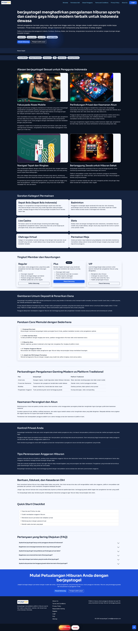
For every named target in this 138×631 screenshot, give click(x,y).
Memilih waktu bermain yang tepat (32, 524)
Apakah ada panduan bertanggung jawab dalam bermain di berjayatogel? (43, 563)
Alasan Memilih (22, 57)
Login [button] (133, 2)
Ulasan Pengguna (87, 2)
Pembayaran (47, 57)
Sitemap (54, 619)
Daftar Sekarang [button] (34, 283)
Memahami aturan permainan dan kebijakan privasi (37, 517)
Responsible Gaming (58, 608)
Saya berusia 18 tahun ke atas (31, 511)
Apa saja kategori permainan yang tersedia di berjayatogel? (39, 559)
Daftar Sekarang (64, 627)
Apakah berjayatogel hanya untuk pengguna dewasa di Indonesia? (41, 542)
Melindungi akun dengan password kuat (34, 521)
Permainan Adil (75, 2)
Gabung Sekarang (73, 57)
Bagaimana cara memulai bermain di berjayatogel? (36, 555)
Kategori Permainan (35, 57)
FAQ (55, 57)
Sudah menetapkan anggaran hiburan (33, 514)
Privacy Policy (115, 2)
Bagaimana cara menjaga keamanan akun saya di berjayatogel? (40, 547)
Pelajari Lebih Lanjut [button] (38, 42)
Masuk (75, 627)
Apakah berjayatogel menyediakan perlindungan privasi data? (39, 551)
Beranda (65, 2)
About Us (124, 2)
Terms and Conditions (101, 2)
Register (54, 611)
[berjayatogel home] (6, 3)
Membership (62, 57)
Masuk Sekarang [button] (23, 42)
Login (54, 614)
